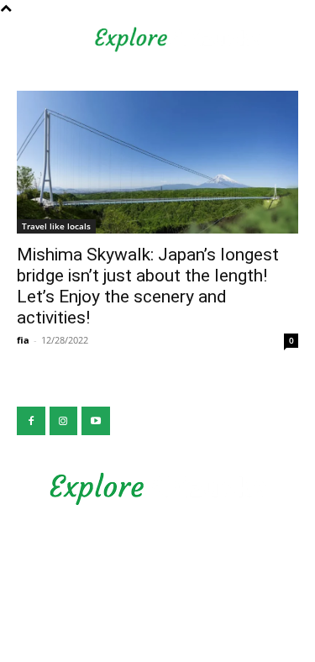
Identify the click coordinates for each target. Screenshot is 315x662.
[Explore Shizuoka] (158, 489)
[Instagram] (64, 421)
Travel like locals (56, 226)
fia (23, 340)
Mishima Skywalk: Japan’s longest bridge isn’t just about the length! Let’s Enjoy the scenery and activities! (148, 286)
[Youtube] (95, 421)
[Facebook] (31, 421)
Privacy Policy (157, 552)
